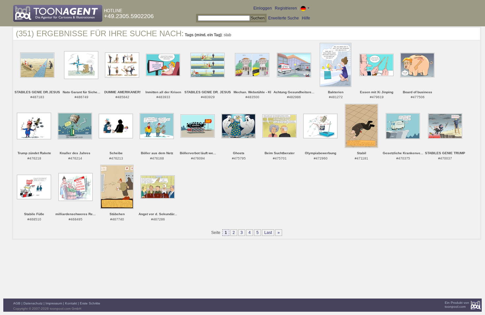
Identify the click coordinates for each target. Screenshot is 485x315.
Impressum (54, 303)
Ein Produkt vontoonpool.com (457, 304)
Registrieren (286, 8)
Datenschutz (33, 303)
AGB (16, 303)
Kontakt (71, 303)
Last (268, 232)
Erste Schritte (90, 303)
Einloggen (262, 8)
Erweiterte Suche (283, 18)
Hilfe (306, 18)
